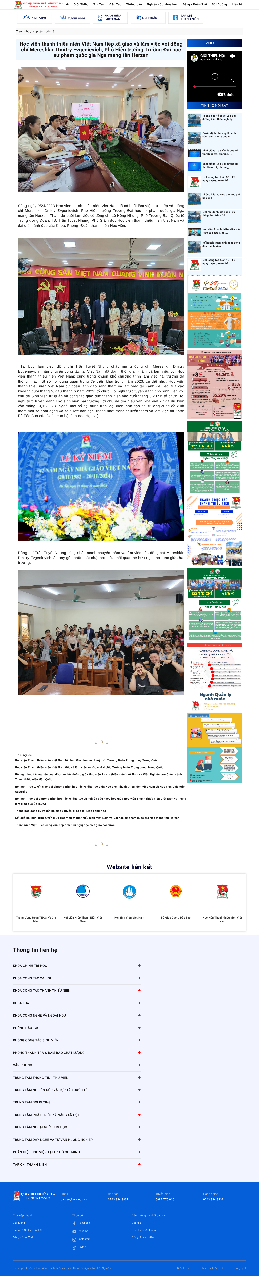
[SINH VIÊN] (34, 17)
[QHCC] (214, 384)
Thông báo (134, 4)
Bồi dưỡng (19, 1222)
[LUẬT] (214, 311)
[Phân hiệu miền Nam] (110, 17)
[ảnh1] (214, 604)
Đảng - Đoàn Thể (195, 4)
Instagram (85, 1239)
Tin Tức (99, 4)
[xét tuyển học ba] (214, 457)
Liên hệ (237, 4)
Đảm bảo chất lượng (144, 1230)
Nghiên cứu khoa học (162, 4)
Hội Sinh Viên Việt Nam (129, 917)
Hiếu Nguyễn (103, 1268)
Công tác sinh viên (143, 1237)
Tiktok (82, 1247)
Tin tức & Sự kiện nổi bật (27, 1230)
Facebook (84, 1222)
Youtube (83, 1231)
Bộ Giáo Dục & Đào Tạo (176, 917)
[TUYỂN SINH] (72, 17)
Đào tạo (136, 1222)
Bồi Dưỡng (219, 4)
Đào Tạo (115, 4)
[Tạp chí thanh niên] (185, 17)
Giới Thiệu (81, 4)
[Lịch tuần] (148, 17)
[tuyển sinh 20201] (214, 531)
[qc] (214, 736)
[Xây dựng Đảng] (214, 666)
